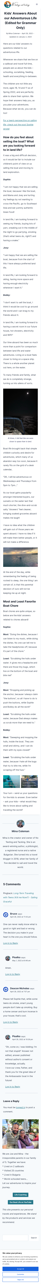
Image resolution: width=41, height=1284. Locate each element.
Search (34, 1238)
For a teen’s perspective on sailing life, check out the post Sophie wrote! (20, 124)
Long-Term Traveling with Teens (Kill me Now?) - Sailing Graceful (20, 897)
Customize (20, 1274)
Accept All (20, 1269)
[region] (20, 1267)
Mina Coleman (14, 33)
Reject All (21, 1280)
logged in (20, 1107)
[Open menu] (37, 4)
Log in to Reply (10, 943)
